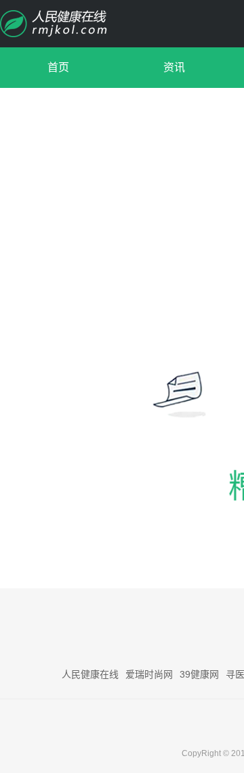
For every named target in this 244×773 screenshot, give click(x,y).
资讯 (174, 67)
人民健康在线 (90, 674)
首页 (58, 67)
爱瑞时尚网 (149, 674)
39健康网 (199, 674)
